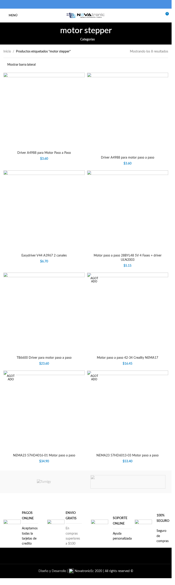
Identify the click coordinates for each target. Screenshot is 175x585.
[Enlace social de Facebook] (77, 4)
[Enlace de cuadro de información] (20, 528)
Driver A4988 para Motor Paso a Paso (44, 152)
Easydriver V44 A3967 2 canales (44, 255)
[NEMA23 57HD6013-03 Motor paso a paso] (127, 411)
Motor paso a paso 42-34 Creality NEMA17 (127, 357)
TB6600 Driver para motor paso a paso (44, 357)
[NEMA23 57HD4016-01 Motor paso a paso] (44, 411)
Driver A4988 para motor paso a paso (127, 157)
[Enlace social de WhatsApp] (94, 4)
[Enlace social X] (83, 4)
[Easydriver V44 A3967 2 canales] (44, 210)
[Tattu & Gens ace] (128, 481)
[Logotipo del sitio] (85, 15)
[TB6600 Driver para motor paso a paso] (44, 313)
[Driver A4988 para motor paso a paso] (127, 113)
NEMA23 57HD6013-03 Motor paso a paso (127, 455)
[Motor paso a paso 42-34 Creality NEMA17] (127, 313)
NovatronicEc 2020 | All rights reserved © (103, 571)
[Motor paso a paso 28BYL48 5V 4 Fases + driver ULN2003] (127, 210)
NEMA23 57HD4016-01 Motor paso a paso (44, 455)
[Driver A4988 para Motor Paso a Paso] (44, 111)
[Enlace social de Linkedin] (89, 4)
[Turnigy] (44, 481)
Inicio (7, 51)
